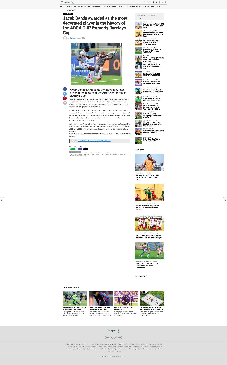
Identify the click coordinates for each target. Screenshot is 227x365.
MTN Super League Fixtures (136, 344)
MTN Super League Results (154, 344)
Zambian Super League (143, 261)
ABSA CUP (108, 92)
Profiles (146, 346)
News (100, 346)
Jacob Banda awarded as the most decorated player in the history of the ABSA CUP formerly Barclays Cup (98, 155)
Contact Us (74, 344)
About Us (67, 344)
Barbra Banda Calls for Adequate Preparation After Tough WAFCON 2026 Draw (152, 107)
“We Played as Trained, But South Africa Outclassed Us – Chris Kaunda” (152, 124)
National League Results (99, 349)
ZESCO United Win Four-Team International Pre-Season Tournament (152, 51)
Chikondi (73, 38)
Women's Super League (143, 233)
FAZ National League (156, 346)
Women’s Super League (113, 6)
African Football (132, 6)
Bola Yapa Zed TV (72, 346)
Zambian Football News (124, 346)
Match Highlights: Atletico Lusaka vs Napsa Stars (151, 140)
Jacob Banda (77, 89)
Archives (114, 344)
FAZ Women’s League (109, 346)
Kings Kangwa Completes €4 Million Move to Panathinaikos (153, 91)
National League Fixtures (84, 349)
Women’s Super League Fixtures (132, 349)
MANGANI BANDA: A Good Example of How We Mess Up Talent (75, 308)
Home (69, 6)
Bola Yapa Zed (79, 6)
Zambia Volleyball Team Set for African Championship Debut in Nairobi (153, 34)
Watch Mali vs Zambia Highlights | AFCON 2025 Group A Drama (153, 115)
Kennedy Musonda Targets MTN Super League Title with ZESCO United (153, 25)
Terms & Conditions (95, 344)
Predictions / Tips (138, 346)
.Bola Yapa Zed (87, 152)
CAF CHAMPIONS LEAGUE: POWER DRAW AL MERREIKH (152, 74)
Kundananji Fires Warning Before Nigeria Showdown (151, 82)
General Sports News (152, 6)
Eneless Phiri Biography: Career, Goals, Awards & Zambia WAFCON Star (153, 59)
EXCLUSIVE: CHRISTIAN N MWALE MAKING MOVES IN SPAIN (151, 66)
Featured (81, 346)
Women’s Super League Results (152, 349)
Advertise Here (83, 344)
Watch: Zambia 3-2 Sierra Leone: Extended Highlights (153, 131)
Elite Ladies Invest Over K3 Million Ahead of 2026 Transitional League (151, 42)
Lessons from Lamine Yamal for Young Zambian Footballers (99, 308)
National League (94, 6)
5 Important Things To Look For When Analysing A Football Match (151, 308)
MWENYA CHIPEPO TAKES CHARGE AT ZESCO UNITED (151, 99)
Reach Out (71, 10)
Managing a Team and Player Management (124, 308)
